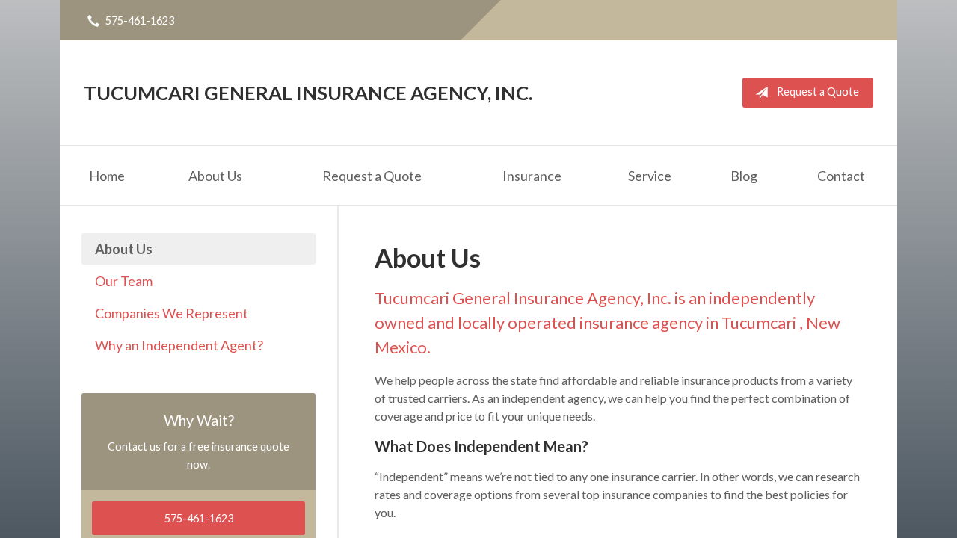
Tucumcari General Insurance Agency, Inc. (308, 92)
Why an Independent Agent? (179, 345)
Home (107, 175)
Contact (841, 175)
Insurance (531, 175)
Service (649, 175)
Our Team (124, 281)
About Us (215, 175)
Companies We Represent (171, 313)
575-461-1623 (139, 20)
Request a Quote (818, 91)
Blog (743, 175)
